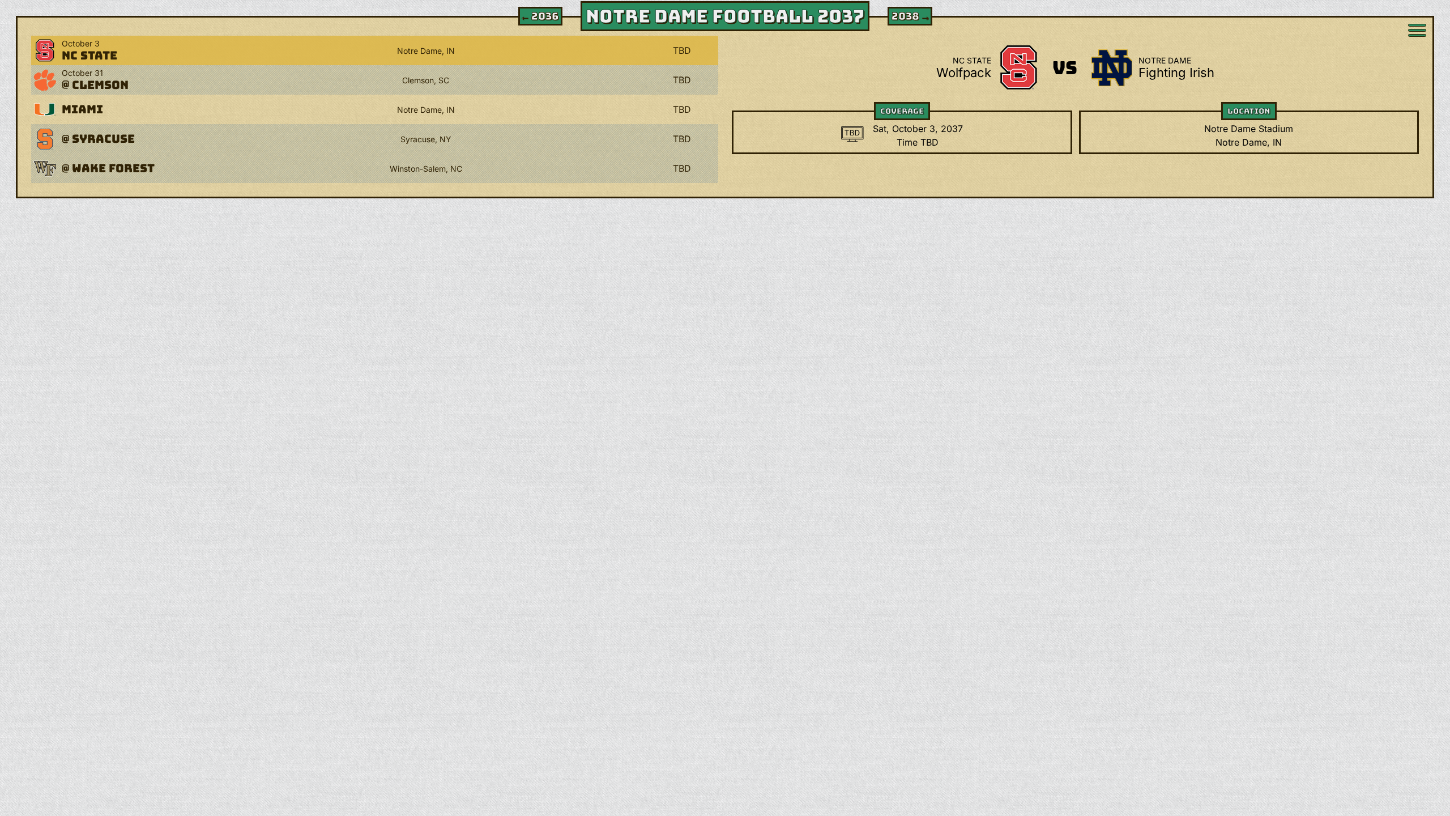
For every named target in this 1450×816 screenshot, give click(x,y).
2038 (911, 16)
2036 (539, 16)
